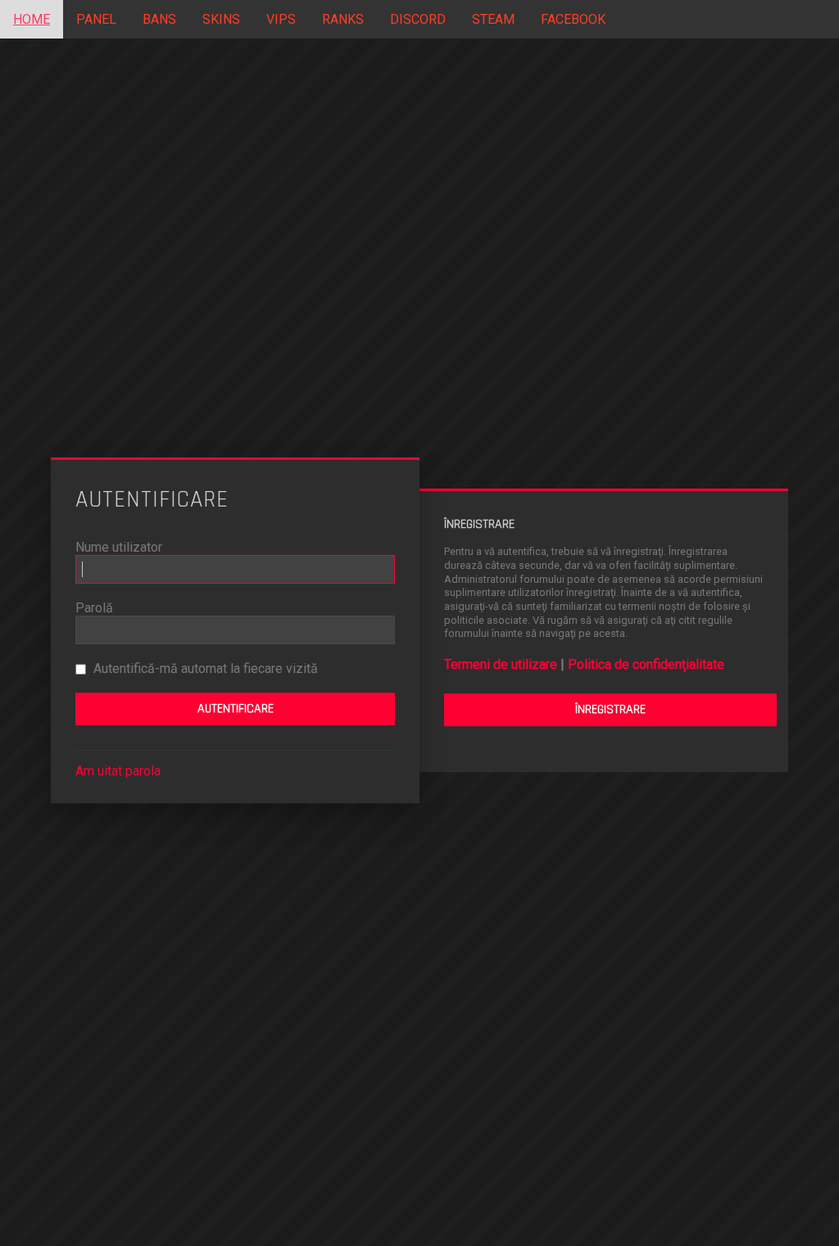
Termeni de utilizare (500, 664)
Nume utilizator (118, 547)
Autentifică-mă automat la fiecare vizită (204, 668)
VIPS (281, 19)
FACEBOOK (573, 19)
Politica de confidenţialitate (646, 664)
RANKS (343, 19)
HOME (31, 19)
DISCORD (418, 19)
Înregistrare (610, 709)
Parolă (94, 608)
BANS (159, 19)
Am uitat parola (118, 771)
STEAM (493, 19)
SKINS (221, 19)
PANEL (96, 19)
